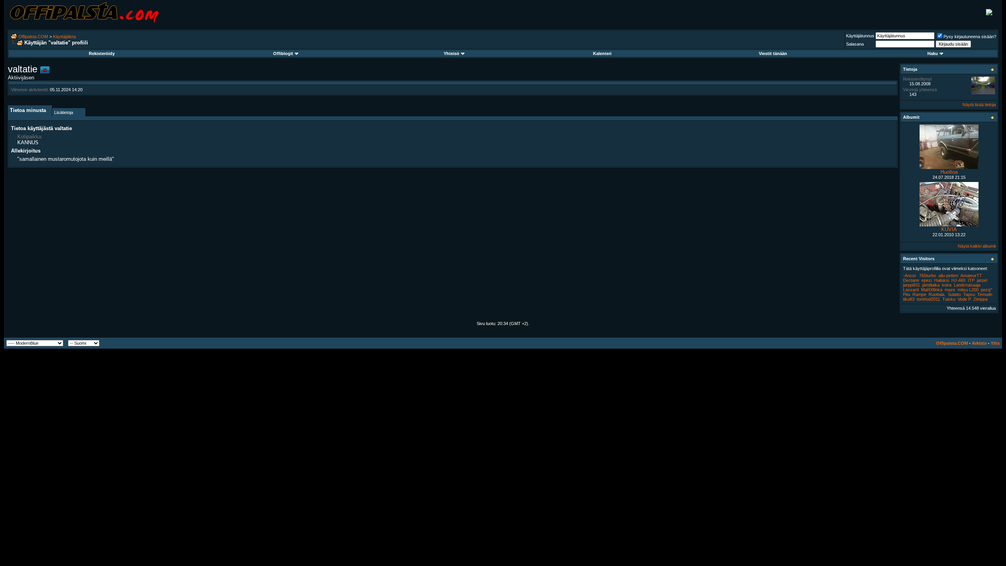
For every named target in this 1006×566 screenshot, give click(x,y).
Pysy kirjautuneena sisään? (970, 36)
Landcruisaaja (967, 285)
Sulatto (954, 294)
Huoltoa (949, 172)
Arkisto (979, 343)
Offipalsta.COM (33, 36)
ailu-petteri (948, 275)
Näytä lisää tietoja (979, 104)
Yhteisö (451, 53)
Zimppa (980, 299)
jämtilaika (931, 285)
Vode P (964, 299)
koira (946, 285)
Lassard (911, 289)
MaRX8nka (931, 289)
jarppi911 (911, 285)
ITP (971, 280)
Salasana (855, 44)
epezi (927, 280)
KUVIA (949, 229)
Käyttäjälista (64, 36)
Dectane (911, 280)
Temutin (984, 294)
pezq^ (986, 289)
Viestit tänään (773, 53)
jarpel (982, 280)
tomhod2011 (928, 299)
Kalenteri (602, 53)
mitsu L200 (968, 289)
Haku (932, 53)
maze (950, 289)
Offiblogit (283, 53)
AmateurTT (971, 275)
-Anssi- (910, 275)
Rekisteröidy (102, 53)
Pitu (906, 294)
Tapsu (969, 294)
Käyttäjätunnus (860, 35)
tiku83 (908, 299)
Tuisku (948, 299)
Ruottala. (937, 294)
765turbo (927, 275)
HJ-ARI (958, 280)
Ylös (995, 343)
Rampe (919, 294)
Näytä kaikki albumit (977, 246)
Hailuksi (941, 280)
